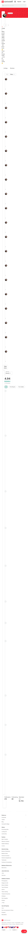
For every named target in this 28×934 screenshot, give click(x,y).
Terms (10, 924)
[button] (3, 21)
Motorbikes (4, 914)
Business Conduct (19, 924)
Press (13, 922)
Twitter (3, 819)
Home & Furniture (5, 855)
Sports (3, 889)
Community (4, 833)
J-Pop (3, 902)
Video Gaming (5, 891)
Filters (11, 74)
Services (3, 875)
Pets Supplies (5, 898)
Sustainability (17, 922)
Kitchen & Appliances (6, 857)
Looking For (4, 831)
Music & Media (5, 885)
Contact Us (9, 922)
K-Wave (3, 900)
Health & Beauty (5, 843)
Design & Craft (5, 882)
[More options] (9, 25)
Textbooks (4, 860)
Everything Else (5, 829)
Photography (4, 880)
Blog (3, 821)
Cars (3, 908)
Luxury (3, 845)
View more (5, 367)
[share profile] (6, 25)
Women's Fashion (5, 841)
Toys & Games (5, 887)
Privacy (13, 924)
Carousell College (5, 824)
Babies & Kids (5, 853)
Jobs (3, 873)
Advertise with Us (5, 924)
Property (4, 912)
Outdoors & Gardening (7, 862)
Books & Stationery (6, 851)
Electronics (4, 867)
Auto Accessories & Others (7, 910)
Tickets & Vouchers (6, 893)
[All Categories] (15, 1)
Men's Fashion (5, 839)
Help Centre (4, 922)
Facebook (4, 817)
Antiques (4, 896)
